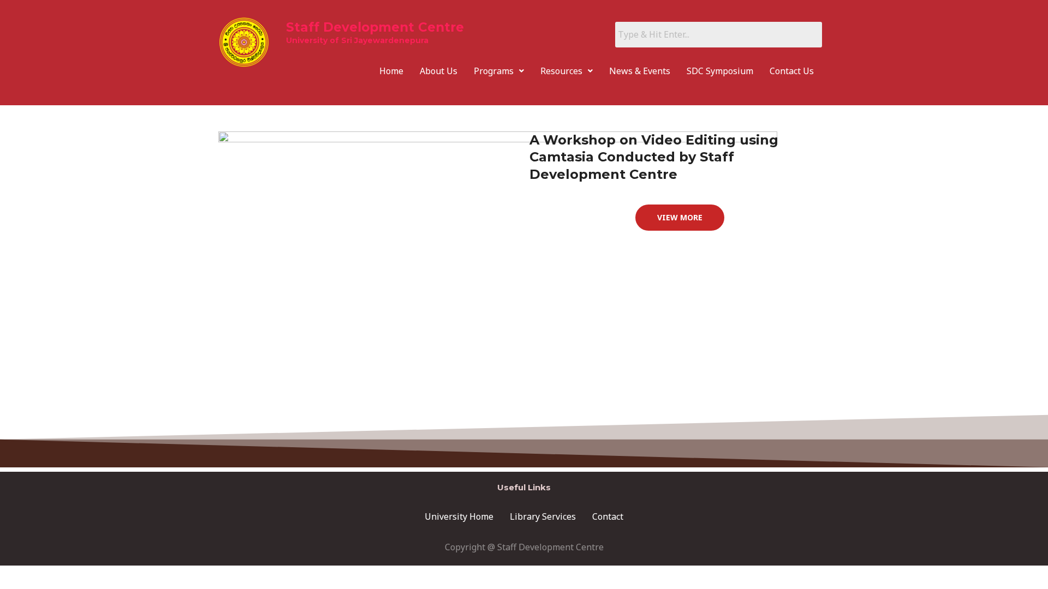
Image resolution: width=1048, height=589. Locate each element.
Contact (607, 516)
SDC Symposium (720, 71)
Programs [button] (494, 71)
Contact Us (792, 71)
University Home (459, 516)
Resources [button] (561, 71)
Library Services (543, 516)
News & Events (639, 71)
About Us (438, 71)
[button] (499, 70)
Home (391, 71)
